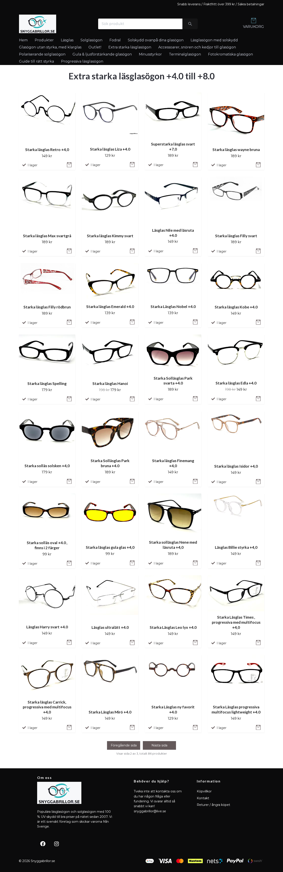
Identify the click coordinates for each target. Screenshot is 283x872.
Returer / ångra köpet (213, 805)
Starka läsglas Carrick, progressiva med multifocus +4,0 (47, 707)
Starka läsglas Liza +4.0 (110, 149)
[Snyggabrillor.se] (37, 24)
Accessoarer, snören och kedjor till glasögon (197, 47)
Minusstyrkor (150, 54)
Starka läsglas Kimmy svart (110, 235)
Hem (23, 40)
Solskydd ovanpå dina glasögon (156, 40)
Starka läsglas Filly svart (236, 235)
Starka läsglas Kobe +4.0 (236, 307)
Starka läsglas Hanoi (110, 383)
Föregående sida (124, 745)
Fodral (115, 40)
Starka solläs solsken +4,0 (47, 465)
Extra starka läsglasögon (129, 47)
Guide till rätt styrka (36, 61)
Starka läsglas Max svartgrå (47, 235)
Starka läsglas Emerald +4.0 (110, 306)
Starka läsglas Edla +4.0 (236, 383)
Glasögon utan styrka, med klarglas (50, 47)
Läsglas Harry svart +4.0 (47, 626)
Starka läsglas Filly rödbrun (47, 307)
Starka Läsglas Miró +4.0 (110, 712)
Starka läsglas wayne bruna (236, 149)
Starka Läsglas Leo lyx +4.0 (173, 627)
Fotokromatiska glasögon (230, 54)
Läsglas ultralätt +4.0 (110, 627)
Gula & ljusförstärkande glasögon (102, 54)
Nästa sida (159, 745)
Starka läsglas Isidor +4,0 (236, 466)
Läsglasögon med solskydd (214, 40)
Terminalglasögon (185, 54)
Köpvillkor (204, 791)
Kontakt (203, 798)
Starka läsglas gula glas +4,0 (110, 547)
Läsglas (67, 40)
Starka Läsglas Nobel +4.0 (173, 306)
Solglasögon (91, 40)
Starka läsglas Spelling (47, 383)
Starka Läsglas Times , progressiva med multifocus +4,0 (236, 622)
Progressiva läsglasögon (82, 61)
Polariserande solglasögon (42, 54)
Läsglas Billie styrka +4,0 (236, 547)
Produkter (44, 40)
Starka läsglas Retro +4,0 (47, 149)
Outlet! (94, 47)
